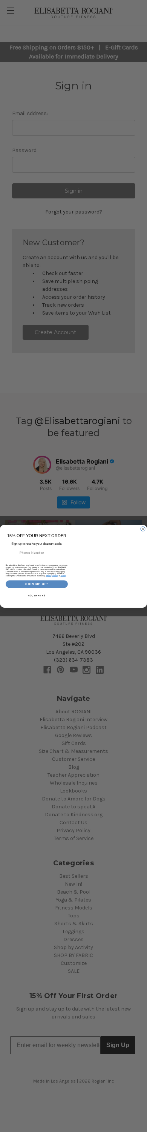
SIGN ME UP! (36, 584)
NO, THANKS (37, 595)
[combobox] (12, 552)
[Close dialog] (143, 529)
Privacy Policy (52, 575)
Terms (63, 575)
